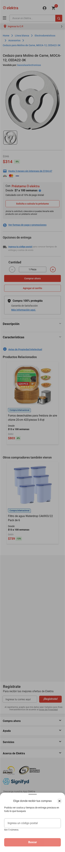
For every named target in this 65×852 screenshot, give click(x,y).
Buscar (32, 842)
